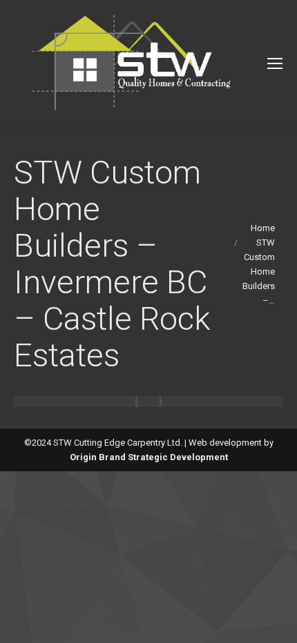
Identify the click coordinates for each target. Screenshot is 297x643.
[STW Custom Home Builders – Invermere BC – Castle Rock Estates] (148, 401)
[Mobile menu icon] (275, 63)
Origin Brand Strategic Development (149, 457)
